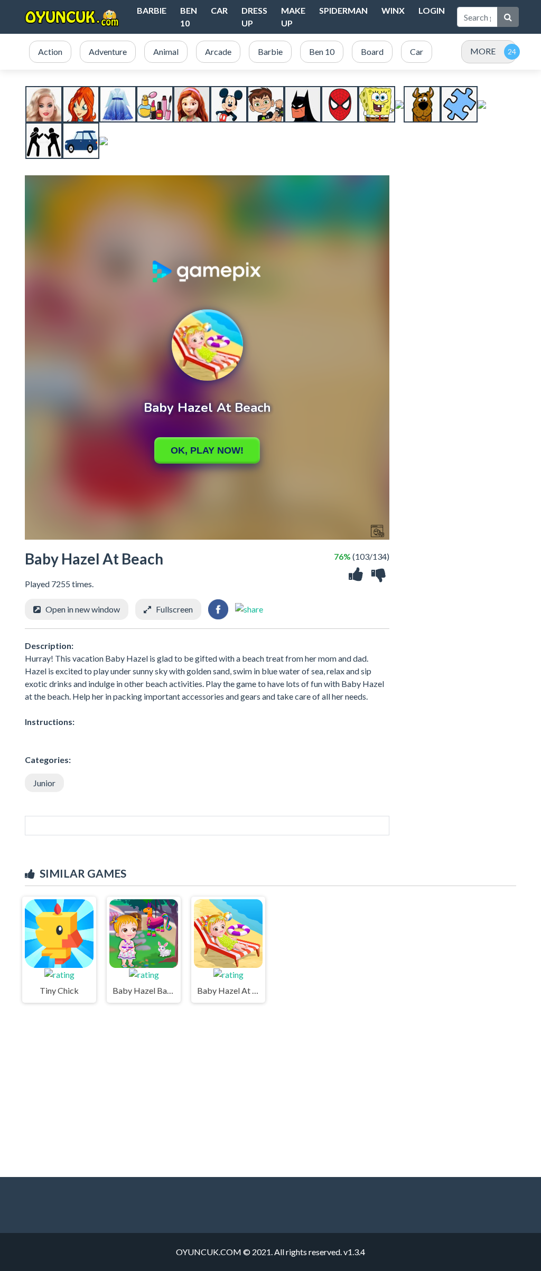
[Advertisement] (270, 1087)
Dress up (254, 16)
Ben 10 (188, 16)
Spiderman (343, 10)
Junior (44, 783)
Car (219, 10)
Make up (293, 16)
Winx (393, 10)
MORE (483, 51)
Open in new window (82, 609)
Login (431, 10)
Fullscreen (174, 609)
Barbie (151, 10)
